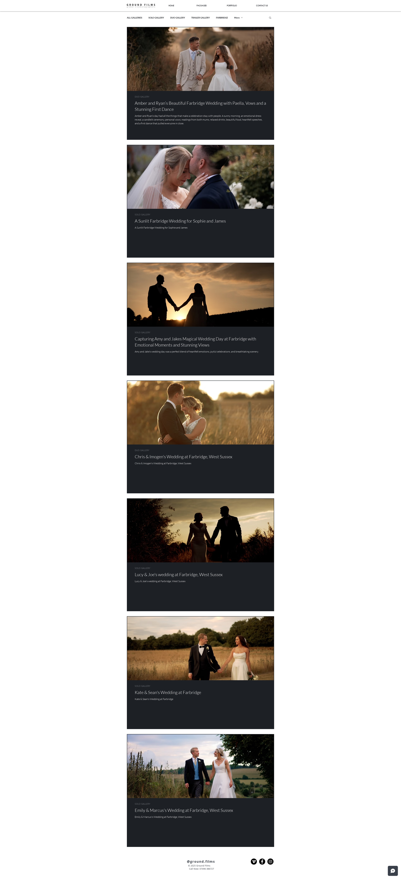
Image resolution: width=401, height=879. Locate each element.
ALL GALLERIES (134, 17)
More (237, 17)
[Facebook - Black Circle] (262, 861)
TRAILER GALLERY (200, 17)
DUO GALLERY (177, 17)
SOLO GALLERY (156, 17)
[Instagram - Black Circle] (270, 861)
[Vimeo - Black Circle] (254, 861)
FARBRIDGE (222, 17)
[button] (270, 18)
